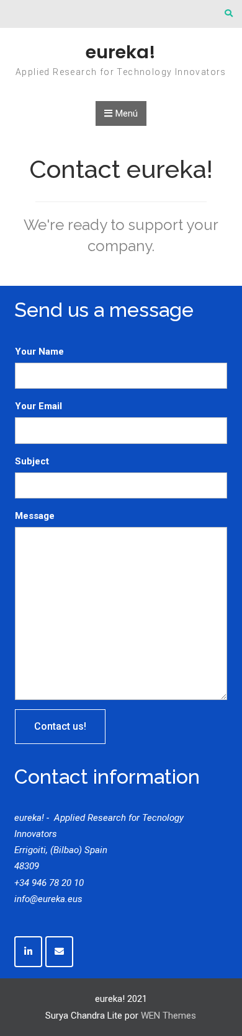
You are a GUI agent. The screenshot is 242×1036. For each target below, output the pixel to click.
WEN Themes (168, 1015)
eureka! (121, 52)
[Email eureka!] (59, 951)
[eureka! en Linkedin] (28, 951)
